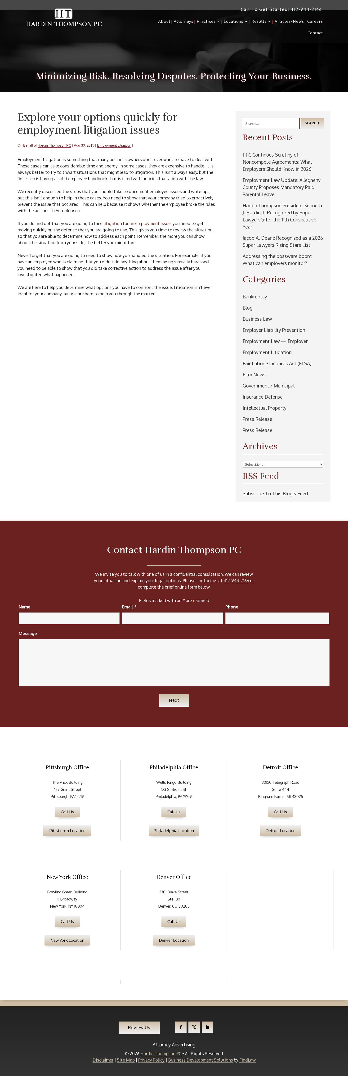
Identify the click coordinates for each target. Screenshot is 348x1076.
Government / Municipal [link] (268, 386)
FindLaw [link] (247, 1059)
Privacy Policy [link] (151, 1059)
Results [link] (259, 22)
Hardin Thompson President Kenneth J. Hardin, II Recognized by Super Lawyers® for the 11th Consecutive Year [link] (282, 216)
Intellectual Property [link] (264, 408)
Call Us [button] (67, 811)
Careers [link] (315, 22)
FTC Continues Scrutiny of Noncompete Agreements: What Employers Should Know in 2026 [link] (277, 162)
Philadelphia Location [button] (174, 830)
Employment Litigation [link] (114, 145)
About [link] (164, 22)
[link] (64, 18)
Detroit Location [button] (280, 830)
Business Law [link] (257, 319)
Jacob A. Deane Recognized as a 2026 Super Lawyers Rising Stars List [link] (283, 241)
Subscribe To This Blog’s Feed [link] (275, 493)
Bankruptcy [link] (255, 296)
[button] (181, 1027)
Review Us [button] (139, 1027)
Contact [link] (315, 33)
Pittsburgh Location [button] (67, 830)
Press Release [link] (257, 419)
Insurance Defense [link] (263, 397)
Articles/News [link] (289, 22)
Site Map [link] (126, 1059)
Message (28, 633)
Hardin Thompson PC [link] (54, 145)
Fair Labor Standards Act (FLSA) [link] (277, 363)
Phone (231, 606)
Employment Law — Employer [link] (275, 341)
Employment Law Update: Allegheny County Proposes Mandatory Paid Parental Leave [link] (282, 187)
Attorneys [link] (183, 22)
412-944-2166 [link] (306, 9)
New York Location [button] (67, 940)
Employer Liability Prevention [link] (274, 330)
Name (25, 606)
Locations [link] (233, 22)
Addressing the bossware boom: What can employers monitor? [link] (277, 259)
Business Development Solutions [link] (200, 1059)
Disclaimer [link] (103, 1059)
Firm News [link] (254, 374)
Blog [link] (248, 308)
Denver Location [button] (174, 940)
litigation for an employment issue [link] (137, 223)
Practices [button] (206, 22)
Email (129, 606)
